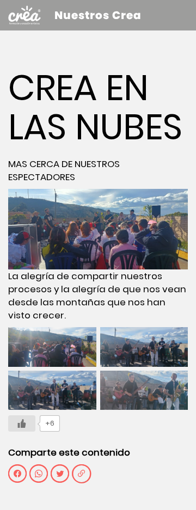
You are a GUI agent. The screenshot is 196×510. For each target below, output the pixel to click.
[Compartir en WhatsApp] (38, 473)
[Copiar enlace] (81, 473)
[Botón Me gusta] (21, 423)
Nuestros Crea (98, 15)
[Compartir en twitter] (60, 473)
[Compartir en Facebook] (17, 473)
